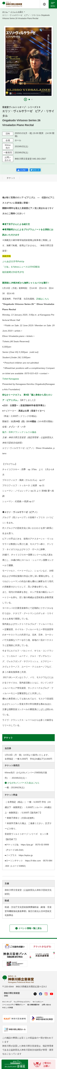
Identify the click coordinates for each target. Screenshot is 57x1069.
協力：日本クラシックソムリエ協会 (19, 432)
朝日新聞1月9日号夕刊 (13, 272)
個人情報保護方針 (33, 1004)
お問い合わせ (46, 1004)
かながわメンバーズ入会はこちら (23, 783)
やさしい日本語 (7, 1007)
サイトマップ (6, 1002)
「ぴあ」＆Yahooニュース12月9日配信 (21, 267)
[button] (29, 99)
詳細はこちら (42, 299)
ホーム (5, 12)
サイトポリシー (38, 1002)
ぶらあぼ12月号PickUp (13, 261)
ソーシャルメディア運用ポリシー (13, 1004)
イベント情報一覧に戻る (30, 928)
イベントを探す (16, 12)
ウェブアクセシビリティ (22, 1002)
